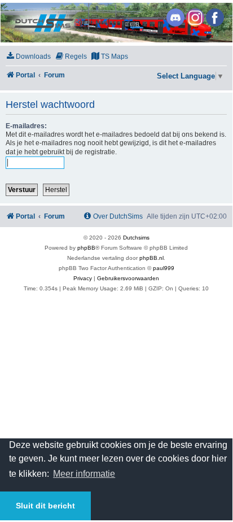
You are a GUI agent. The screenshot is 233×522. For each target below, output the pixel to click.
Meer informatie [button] (84, 473)
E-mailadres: (26, 126)
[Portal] (116, 22)
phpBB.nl (151, 258)
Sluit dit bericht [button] (45, 505)
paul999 (163, 268)
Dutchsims (136, 237)
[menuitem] (28, 56)
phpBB (86, 248)
